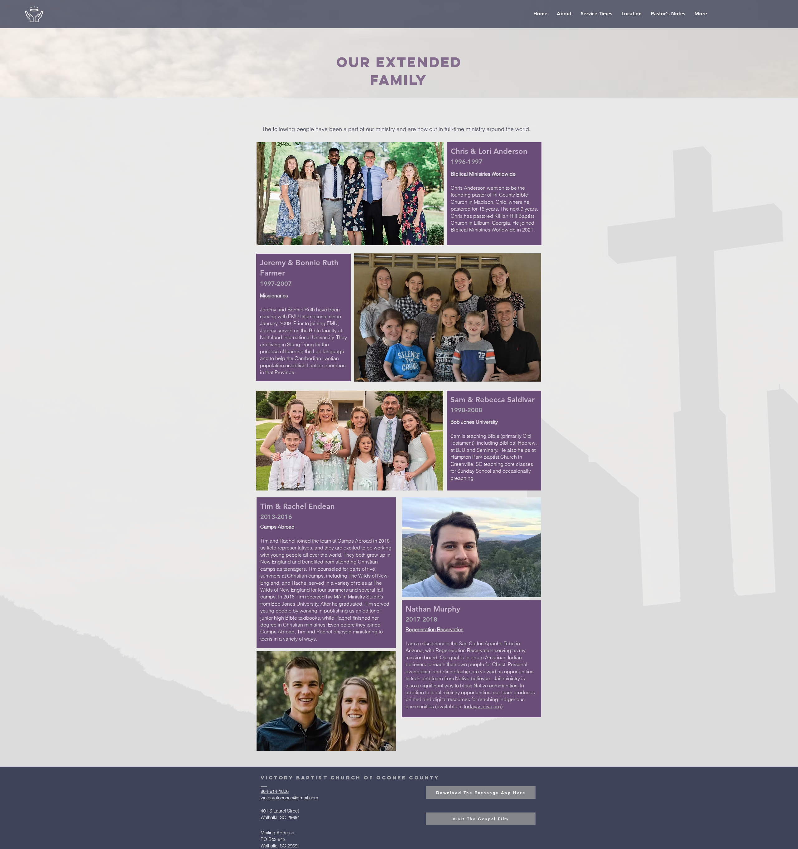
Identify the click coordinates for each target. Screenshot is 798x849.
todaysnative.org (482, 706)
